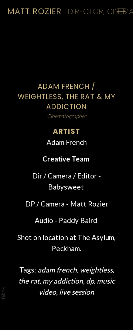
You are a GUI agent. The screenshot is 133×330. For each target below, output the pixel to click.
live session (76, 292)
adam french (57, 269)
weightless (96, 269)
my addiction (62, 281)
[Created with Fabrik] (3, 293)
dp (90, 281)
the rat (29, 281)
